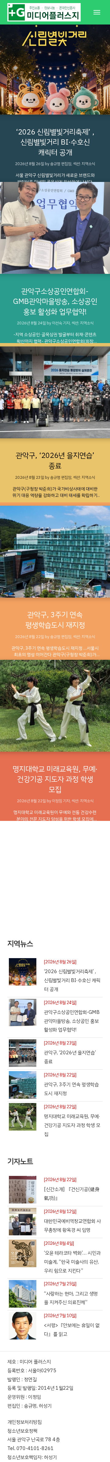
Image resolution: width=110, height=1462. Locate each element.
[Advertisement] (55, 876)
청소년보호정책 (22, 1431)
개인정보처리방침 (24, 1422)
